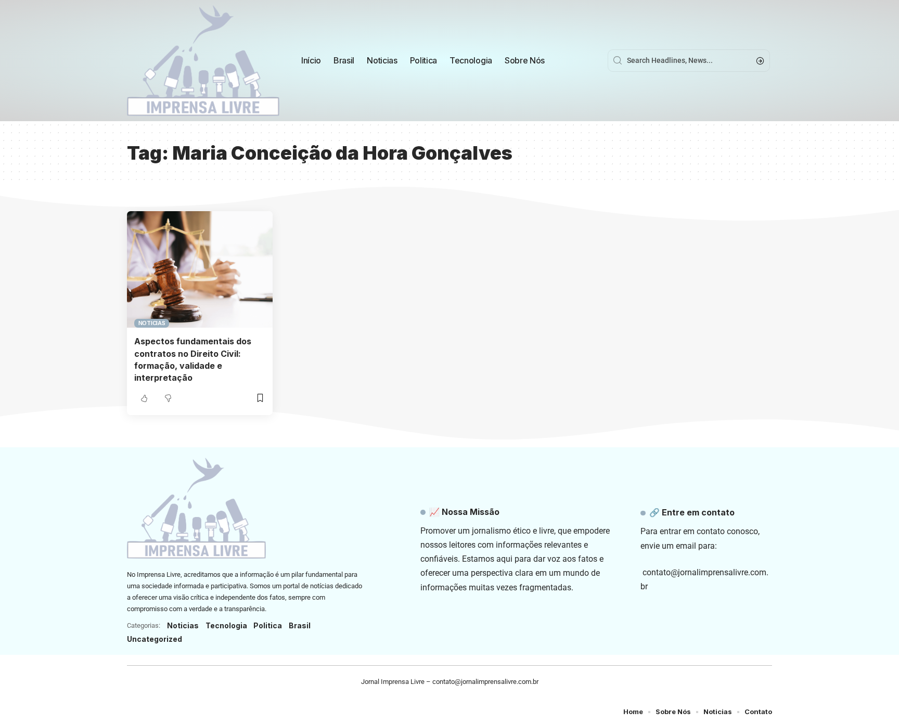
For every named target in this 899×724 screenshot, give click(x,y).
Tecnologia (226, 625)
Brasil (300, 625)
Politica (267, 625)
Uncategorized (154, 639)
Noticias (151, 323)
